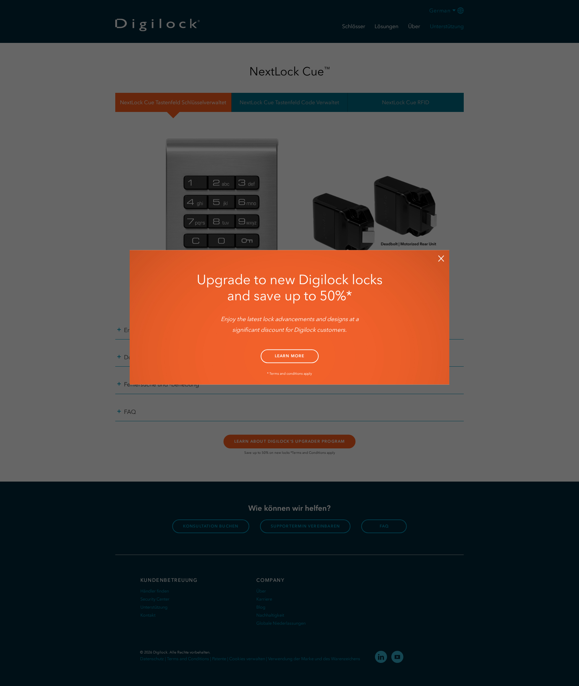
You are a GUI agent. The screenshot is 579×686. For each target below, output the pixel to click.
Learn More (290, 356)
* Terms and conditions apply (289, 374)
